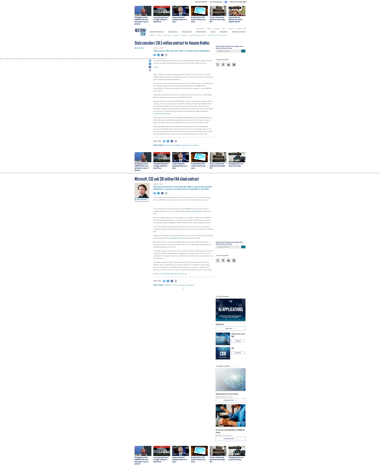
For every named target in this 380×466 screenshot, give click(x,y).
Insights (231, 29)
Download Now (229, 400)
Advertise (239, 29)
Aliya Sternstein (142, 199)
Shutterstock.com (177, 274)
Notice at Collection (201, 2)
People (213, 32)
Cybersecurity (172, 32)
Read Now (229, 328)
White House (184, 35)
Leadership (176, 35)
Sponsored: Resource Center (197, 35)
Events (209, 29)
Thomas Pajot (166, 274)
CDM (232, 348)
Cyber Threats (167, 35)
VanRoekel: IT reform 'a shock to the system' (179, 285)
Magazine (217, 29)
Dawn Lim (140, 48)
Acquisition (224, 32)
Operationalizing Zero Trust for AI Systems (227, 394)
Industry (159, 35)
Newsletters (201, 29)
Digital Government (238, 32)
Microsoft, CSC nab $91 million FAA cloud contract (181, 145)
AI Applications (220, 324)
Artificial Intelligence (156, 32)
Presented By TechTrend (223, 435)
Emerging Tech (187, 32)
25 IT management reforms (175, 238)
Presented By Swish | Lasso (224, 397)
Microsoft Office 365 (194, 211)
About (224, 29)
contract (156, 67)
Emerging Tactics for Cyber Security (216, 35)
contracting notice (159, 113)
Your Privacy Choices (216, 2)
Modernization (201, 32)
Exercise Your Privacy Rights (238, 2)
